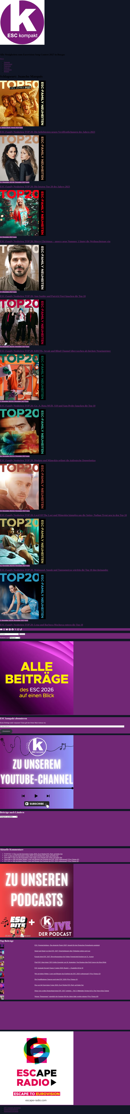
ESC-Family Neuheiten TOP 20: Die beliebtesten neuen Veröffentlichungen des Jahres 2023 (47, 132)
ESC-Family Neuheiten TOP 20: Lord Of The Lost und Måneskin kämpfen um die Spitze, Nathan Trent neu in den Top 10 (63, 515)
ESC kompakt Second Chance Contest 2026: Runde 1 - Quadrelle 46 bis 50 (59, 968)
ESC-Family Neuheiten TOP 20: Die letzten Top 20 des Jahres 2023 (35, 186)
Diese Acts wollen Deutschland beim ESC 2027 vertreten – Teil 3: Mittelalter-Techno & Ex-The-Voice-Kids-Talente (72, 991)
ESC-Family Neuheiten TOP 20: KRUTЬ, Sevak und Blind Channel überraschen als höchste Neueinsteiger (55, 351)
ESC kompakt (10, 49)
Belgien (6, 71)
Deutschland (8, 64)
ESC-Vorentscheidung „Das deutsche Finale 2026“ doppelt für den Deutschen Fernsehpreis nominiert (67, 945)
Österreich (7, 66)
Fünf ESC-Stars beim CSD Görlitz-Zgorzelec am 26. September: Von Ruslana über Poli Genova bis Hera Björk (70, 962)
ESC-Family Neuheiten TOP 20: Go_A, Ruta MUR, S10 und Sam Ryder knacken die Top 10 (47, 405)
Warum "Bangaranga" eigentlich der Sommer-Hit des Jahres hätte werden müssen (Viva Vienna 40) (66, 996)
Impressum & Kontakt (11, 1111)
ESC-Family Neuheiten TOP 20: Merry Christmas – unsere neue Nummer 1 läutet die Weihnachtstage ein (55, 241)
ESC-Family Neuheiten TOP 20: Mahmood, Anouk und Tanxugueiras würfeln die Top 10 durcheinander (54, 570)
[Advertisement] (61, 832)
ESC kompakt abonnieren (12, 1108)
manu (21, 127)
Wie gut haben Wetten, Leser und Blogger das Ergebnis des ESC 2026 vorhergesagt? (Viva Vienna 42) (46, 859)
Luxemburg (8, 70)
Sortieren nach (5, 638)
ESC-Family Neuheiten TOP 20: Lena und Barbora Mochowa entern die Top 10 (41, 624)
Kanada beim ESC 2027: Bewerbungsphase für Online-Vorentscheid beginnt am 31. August (64, 956)
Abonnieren (6, 731)
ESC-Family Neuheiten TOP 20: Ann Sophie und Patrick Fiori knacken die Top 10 (43, 296)
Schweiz (7, 68)
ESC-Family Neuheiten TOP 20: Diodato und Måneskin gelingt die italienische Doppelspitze (48, 460)
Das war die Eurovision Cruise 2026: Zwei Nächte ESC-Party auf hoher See (38, 854)
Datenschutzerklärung (11, 1109)
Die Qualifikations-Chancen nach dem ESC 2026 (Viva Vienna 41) (56, 979)
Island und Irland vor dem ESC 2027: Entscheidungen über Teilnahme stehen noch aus (62, 951)
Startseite (7, 62)
